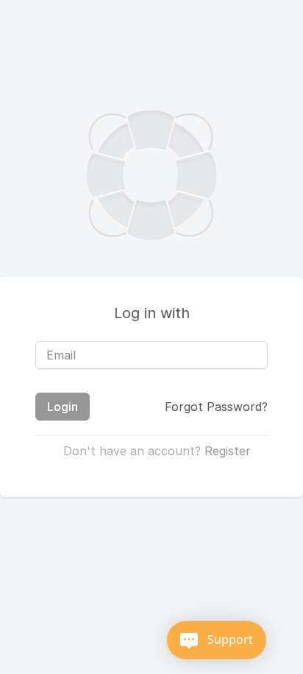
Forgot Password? (216, 406)
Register (227, 450)
